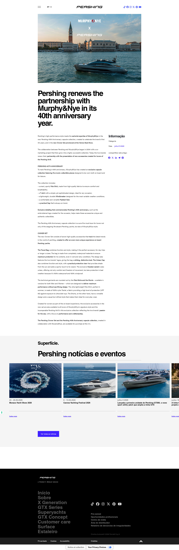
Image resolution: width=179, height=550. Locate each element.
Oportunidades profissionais (104, 517)
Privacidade (42, 541)
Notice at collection (76, 547)
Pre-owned (96, 514)
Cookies (53, 541)
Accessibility (65, 541)
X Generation (52, 502)
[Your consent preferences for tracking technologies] (2, 412)
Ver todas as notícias (48, 434)
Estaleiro (47, 531)
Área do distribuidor (100, 523)
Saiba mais (13, 416)
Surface (46, 526)
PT (48, 7)
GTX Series (50, 507)
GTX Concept (52, 517)
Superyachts (52, 512)
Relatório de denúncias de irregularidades (111, 525)
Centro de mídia (98, 520)
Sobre (44, 497)
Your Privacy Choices (97, 547)
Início (44, 492)
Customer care (54, 521)
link (89, 324)
